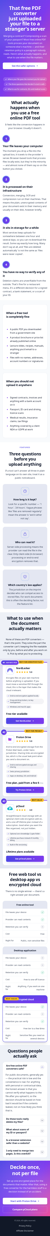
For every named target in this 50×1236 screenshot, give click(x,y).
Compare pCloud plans (25, 1209)
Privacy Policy (25, 1225)
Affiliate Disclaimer (25, 1230)
